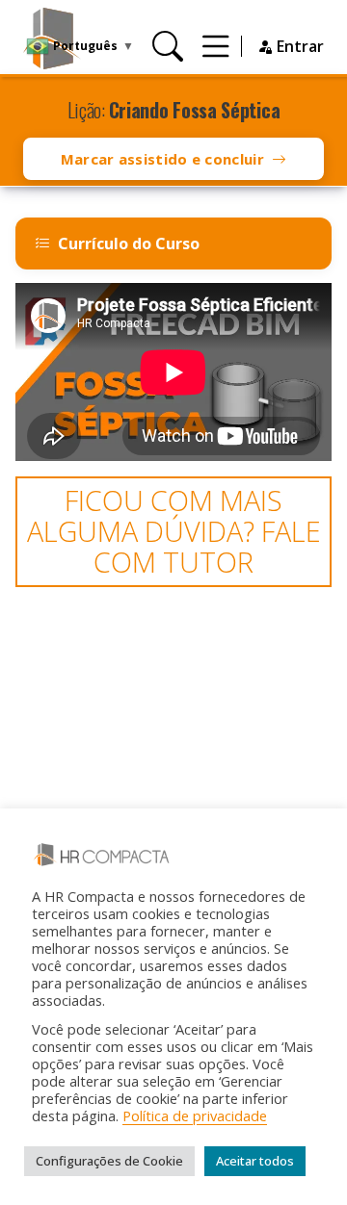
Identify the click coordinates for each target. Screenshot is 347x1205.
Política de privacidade (194, 1115)
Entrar (298, 46)
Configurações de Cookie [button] (109, 1160)
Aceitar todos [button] (255, 1160)
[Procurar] (168, 45)
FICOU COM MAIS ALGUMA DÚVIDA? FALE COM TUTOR (174, 531)
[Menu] (216, 45)
